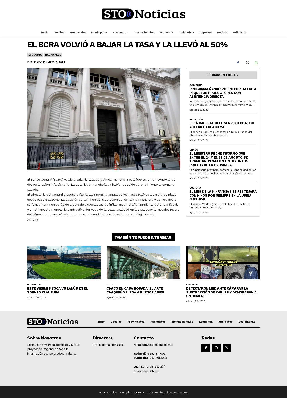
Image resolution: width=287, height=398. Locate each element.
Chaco (193, 149)
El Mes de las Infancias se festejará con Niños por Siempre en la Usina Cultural (223, 195)
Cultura (195, 187)
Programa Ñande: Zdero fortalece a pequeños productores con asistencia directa (222, 92)
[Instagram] (216, 348)
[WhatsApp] (256, 62)
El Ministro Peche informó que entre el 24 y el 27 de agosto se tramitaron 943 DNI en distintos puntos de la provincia (218, 159)
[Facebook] (238, 62)
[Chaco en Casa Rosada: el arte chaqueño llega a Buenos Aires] (143, 262)
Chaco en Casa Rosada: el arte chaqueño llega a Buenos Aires (135, 290)
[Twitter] (247, 62)
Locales (192, 284)
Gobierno (196, 85)
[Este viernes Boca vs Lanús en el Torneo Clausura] (64, 262)
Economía (34, 54)
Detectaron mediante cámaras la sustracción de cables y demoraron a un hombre (221, 292)
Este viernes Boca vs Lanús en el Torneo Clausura (57, 290)
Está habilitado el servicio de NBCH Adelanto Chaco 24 (221, 125)
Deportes (34, 284)
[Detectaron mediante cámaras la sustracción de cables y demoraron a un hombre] (223, 262)
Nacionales (53, 54)
